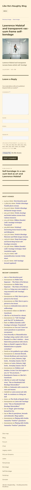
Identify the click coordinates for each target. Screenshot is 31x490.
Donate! (5, 479)
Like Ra (6, 315)
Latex (4, 458)
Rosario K (7, 339)
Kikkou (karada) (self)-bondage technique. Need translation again (15, 249)
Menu (5, 11)
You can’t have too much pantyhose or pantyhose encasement (16, 330)
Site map (5, 433)
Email (4, 126)
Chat (4, 446)
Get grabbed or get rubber (19, 351)
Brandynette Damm (11, 375)
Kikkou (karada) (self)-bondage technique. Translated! (14, 222)
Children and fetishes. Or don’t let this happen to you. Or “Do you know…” (16, 370)
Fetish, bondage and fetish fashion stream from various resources (15, 215)
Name (4, 118)
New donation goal (20, 201)
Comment (6, 92)
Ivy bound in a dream (19, 315)
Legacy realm (7, 450)
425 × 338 (13, 69)
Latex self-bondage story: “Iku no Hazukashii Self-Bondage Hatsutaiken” (15, 382)
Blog (4, 438)
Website (5, 134)
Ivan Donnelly (9, 334)
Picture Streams (8, 454)
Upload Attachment (14, 145)
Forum (4, 442)
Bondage (5, 467)
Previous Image (6, 19)
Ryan (6, 344)
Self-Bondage (7, 471)
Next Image (16, 19)
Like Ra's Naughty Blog (14, 6)
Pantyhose (6, 463)
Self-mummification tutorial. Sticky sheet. (14, 256)
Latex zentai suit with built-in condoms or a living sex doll (15, 394)
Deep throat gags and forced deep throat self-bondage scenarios (15, 241)
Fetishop (5, 475)
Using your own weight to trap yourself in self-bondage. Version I (16, 291)
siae (5, 277)
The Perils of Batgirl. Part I (20, 399)
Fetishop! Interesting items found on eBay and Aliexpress (15, 229)
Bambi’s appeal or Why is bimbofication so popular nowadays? (15, 346)
